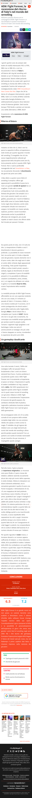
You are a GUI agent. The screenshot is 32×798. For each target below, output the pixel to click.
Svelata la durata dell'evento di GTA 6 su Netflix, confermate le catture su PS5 (4, 726)
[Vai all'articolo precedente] (30, 505)
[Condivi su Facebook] (21, 29)
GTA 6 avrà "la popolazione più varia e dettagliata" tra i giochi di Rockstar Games (27, 727)
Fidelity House (25, 786)
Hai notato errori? (7, 690)
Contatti (16, 776)
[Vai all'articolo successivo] (1, 505)
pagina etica (19, 705)
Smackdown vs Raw (22, 168)
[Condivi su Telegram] (29, 29)
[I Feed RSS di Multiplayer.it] (24, 751)
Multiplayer (6, 786)
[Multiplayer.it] (7, 0)
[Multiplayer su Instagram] (13, 751)
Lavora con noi (22, 776)
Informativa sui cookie (7, 775)
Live (30, 3)
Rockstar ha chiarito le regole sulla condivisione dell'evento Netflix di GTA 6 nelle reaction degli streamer (22, 729)
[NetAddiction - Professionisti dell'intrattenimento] (19, 783)
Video (25, 3)
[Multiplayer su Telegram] (16, 751)
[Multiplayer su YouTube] (21, 751)
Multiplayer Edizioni (20, 788)
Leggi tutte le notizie (25, 741)
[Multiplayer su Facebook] (8, 751)
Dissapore (18, 786)
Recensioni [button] (13, 3)
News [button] (21, 3)
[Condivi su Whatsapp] (26, 29)
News (13, 56)
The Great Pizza (11, 788)
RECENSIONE (4, 26)
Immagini (26, 56)
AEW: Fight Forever (17, 52)
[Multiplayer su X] (11, 751)
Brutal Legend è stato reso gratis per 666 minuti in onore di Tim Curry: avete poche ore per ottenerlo (10, 729)
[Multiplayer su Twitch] (19, 751)
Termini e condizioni (24, 775)
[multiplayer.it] (16, 748)
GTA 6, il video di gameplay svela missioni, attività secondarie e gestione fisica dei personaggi (16, 728)
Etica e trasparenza (10, 776)
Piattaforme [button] (5, 3)
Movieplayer (12, 786)
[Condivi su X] (24, 29)
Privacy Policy (16, 775)
